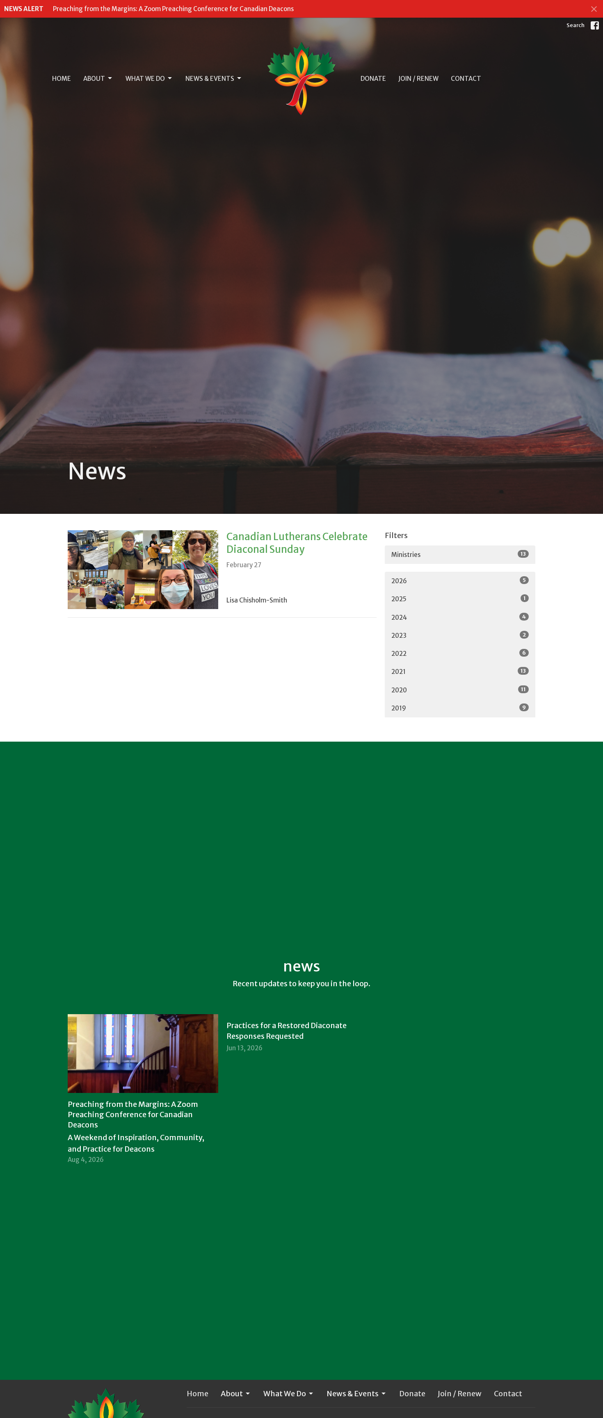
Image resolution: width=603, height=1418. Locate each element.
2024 (458, 617)
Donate (373, 78)
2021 (458, 671)
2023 (458, 635)
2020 (458, 690)
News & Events (209, 78)
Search (575, 25)
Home (61, 78)
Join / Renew (418, 78)
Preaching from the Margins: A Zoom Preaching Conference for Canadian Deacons (173, 9)
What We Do (145, 78)
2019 (458, 708)
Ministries (458, 554)
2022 (458, 653)
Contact (466, 78)
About (94, 78)
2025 (458, 599)
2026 (458, 581)
